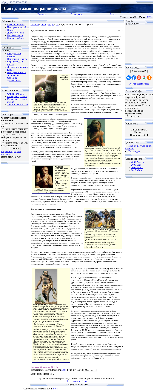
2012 (43, 24)
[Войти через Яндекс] (139, 77)
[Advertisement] (139, 44)
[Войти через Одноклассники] (149, 77)
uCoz (55, 388)
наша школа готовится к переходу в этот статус (14, 130)
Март (51, 24)
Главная (41, 14)
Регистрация (77, 14)
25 (57, 24)
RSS (149, 17)
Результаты (6, 151)
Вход (112, 14)
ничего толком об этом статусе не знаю (14, 144)
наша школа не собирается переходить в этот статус (13, 137)
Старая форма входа (139, 83)
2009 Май (136, 164)
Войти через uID (139, 71)
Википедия (134, 151)
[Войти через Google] (144, 77)
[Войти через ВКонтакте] (128, 77)
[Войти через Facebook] (133, 77)
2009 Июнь (137, 167)
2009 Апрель (137, 162)
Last (63, 370)
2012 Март (136, 170)
